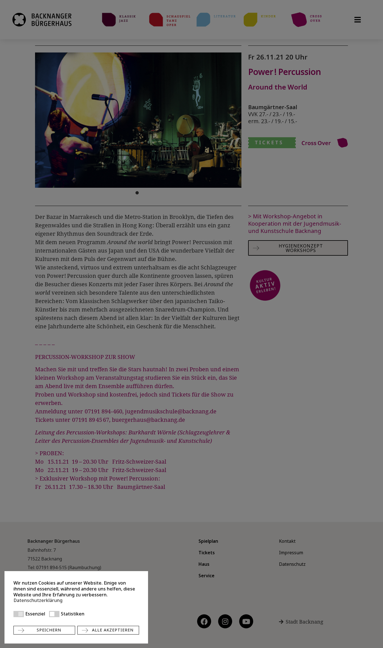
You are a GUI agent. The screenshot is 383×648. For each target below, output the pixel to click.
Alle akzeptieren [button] (112, 630)
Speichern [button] (49, 630)
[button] (18, 614)
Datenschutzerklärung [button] (38, 600)
